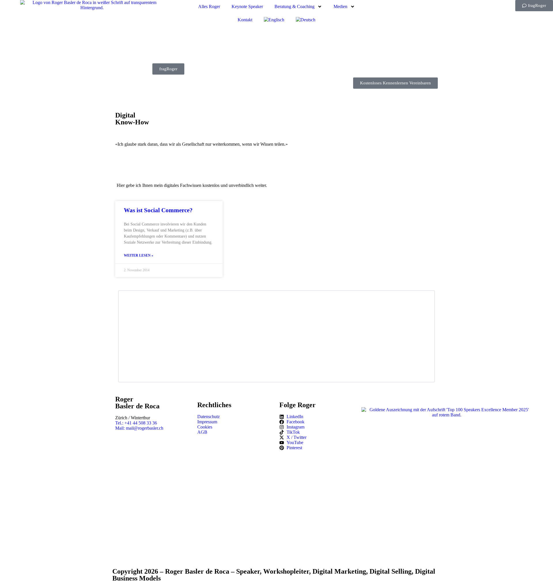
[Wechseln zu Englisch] (274, 19)
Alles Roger (209, 6)
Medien (340, 6)
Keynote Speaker (247, 6)
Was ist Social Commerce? (158, 210)
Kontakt (245, 19)
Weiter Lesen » (138, 255)
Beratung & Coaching (294, 6)
